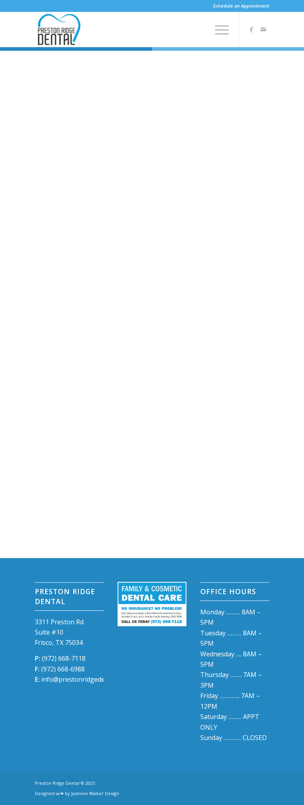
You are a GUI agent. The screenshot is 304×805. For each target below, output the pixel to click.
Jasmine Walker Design (95, 793)
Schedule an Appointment (241, 6)
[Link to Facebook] (251, 29)
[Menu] (218, 29)
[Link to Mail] (263, 29)
